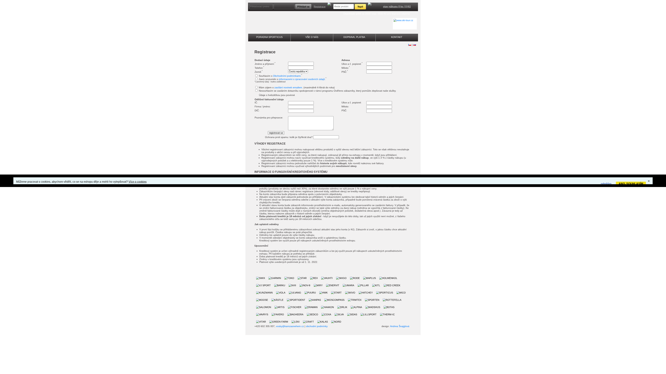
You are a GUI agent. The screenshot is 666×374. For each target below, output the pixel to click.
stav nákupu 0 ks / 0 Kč (397, 6)
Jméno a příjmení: (265, 64)
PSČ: (344, 71)
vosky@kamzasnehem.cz (290, 326)
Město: (345, 67)
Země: (259, 71)
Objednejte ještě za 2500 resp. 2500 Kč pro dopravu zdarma (376, 13)
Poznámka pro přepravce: (269, 117)
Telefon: (259, 67)
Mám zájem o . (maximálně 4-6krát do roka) (297, 87)
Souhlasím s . (280, 75)
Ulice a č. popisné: (351, 64)
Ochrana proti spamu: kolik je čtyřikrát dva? (289, 137)
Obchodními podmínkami (287, 75)
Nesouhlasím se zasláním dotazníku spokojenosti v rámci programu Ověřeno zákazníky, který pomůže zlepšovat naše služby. (327, 90)
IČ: (256, 102)
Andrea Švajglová (399, 326)
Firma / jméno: (263, 106)
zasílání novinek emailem (288, 87)
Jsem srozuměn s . (292, 79)
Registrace (320, 6)
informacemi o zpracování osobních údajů (302, 79)
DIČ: (257, 110)
